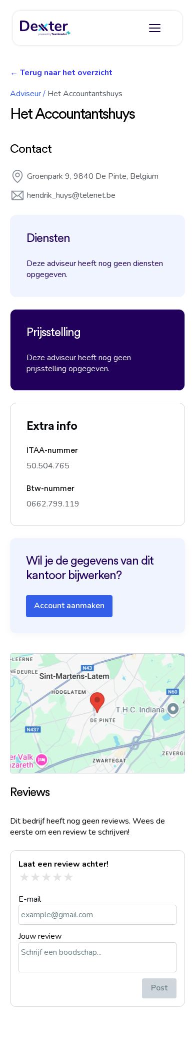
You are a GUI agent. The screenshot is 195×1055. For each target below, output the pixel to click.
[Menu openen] (154, 28)
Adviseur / (28, 94)
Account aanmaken (69, 605)
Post (159, 987)
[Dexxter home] (45, 28)
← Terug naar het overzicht (61, 72)
